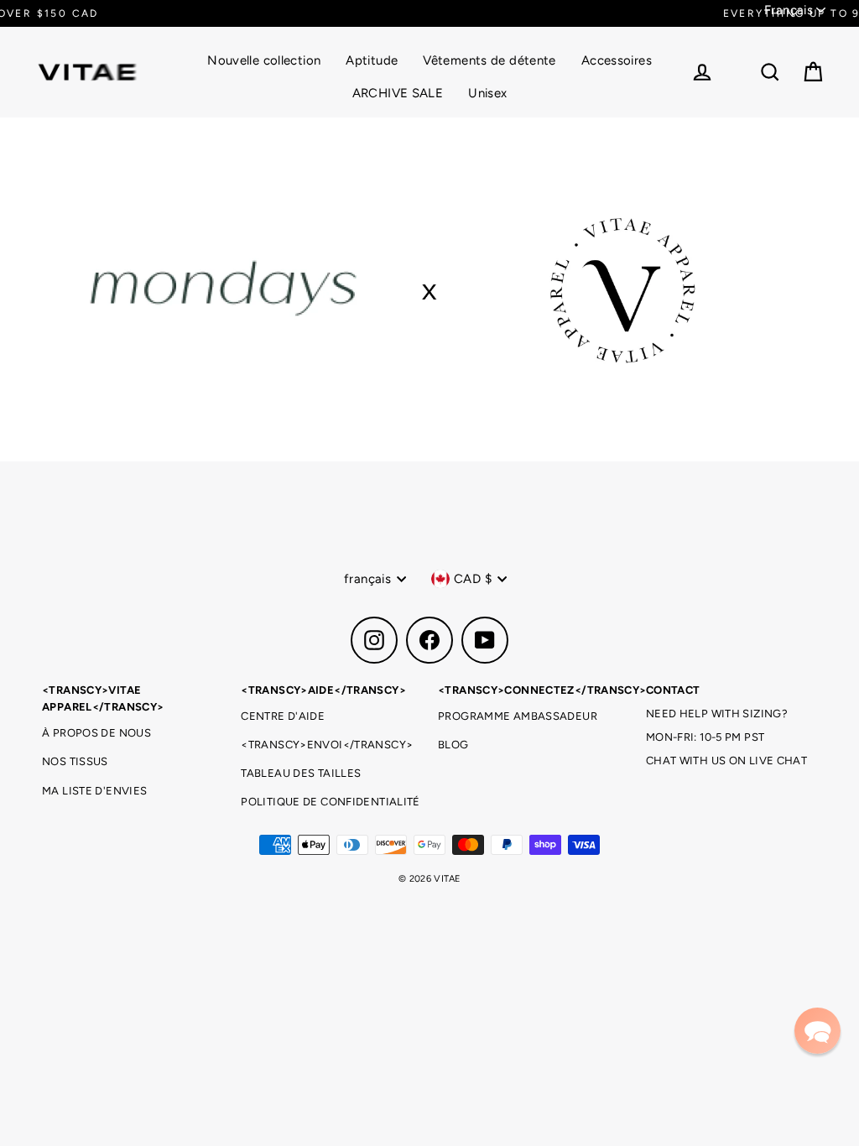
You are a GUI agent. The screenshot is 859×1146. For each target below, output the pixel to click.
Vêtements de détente (489, 60)
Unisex (487, 93)
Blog (453, 744)
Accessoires (616, 60)
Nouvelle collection (263, 60)
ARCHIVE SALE (398, 93)
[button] (817, 1031)
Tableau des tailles (301, 773)
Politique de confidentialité (330, 801)
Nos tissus (75, 761)
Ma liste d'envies (94, 790)
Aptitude (372, 60)
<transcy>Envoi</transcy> (327, 744)
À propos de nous (96, 733)
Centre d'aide (283, 716)
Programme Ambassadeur (517, 716)
